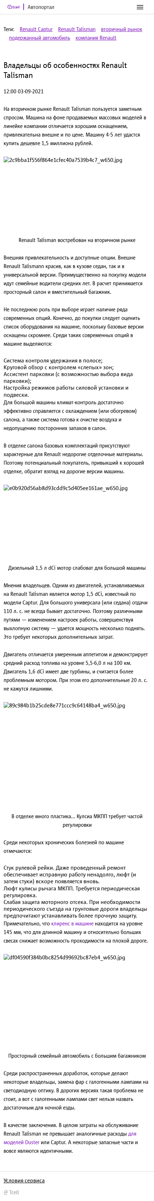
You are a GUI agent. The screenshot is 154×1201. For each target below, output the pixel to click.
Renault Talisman (77, 29)
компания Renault (96, 37)
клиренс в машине (72, 923)
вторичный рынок (121, 29)
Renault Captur (36, 29)
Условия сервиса (24, 1180)
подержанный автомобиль (39, 37)
